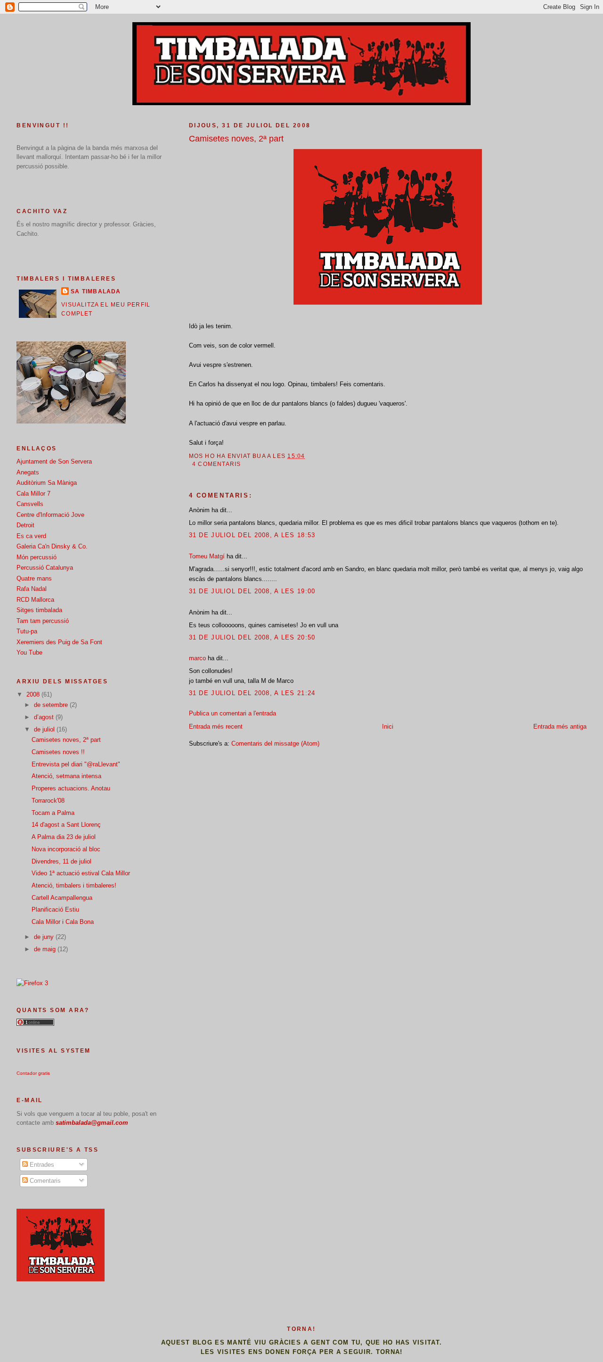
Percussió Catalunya (44, 567)
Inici (387, 726)
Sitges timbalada (39, 610)
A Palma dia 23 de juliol (64, 836)
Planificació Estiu (55, 909)
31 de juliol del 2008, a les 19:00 (252, 591)
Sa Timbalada (96, 291)
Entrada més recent (216, 726)
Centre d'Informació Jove (50, 514)
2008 (33, 694)
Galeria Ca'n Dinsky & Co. (52, 546)
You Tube (29, 652)
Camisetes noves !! (58, 752)
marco (197, 658)
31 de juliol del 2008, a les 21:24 (252, 693)
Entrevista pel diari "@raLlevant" (76, 764)
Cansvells (29, 503)
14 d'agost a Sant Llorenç (66, 824)
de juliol (45, 729)
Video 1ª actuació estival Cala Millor (81, 873)
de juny (45, 936)
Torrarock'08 (48, 800)
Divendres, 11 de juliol (61, 861)
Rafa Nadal (31, 588)
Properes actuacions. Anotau (71, 788)
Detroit (25, 525)
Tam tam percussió (42, 620)
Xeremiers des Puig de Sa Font (59, 642)
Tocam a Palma (53, 812)
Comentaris (44, 1180)
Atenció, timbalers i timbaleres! (74, 885)
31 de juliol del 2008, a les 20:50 (252, 637)
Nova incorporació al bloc (66, 849)
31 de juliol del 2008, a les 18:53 (252, 535)
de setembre (52, 704)
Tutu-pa (26, 631)
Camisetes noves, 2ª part (236, 138)
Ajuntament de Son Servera (54, 461)
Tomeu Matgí (207, 556)
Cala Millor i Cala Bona (63, 921)
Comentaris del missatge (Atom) (275, 743)
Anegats (27, 472)
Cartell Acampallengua (62, 897)
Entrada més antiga (560, 726)
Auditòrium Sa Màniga (46, 482)
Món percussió (36, 557)
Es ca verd (31, 536)
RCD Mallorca (35, 599)
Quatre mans (34, 578)
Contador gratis (33, 1073)
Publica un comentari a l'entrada (232, 713)
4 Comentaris (216, 464)
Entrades (41, 1164)
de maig (45, 949)
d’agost (45, 717)
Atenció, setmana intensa (66, 776)
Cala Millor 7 (33, 493)
